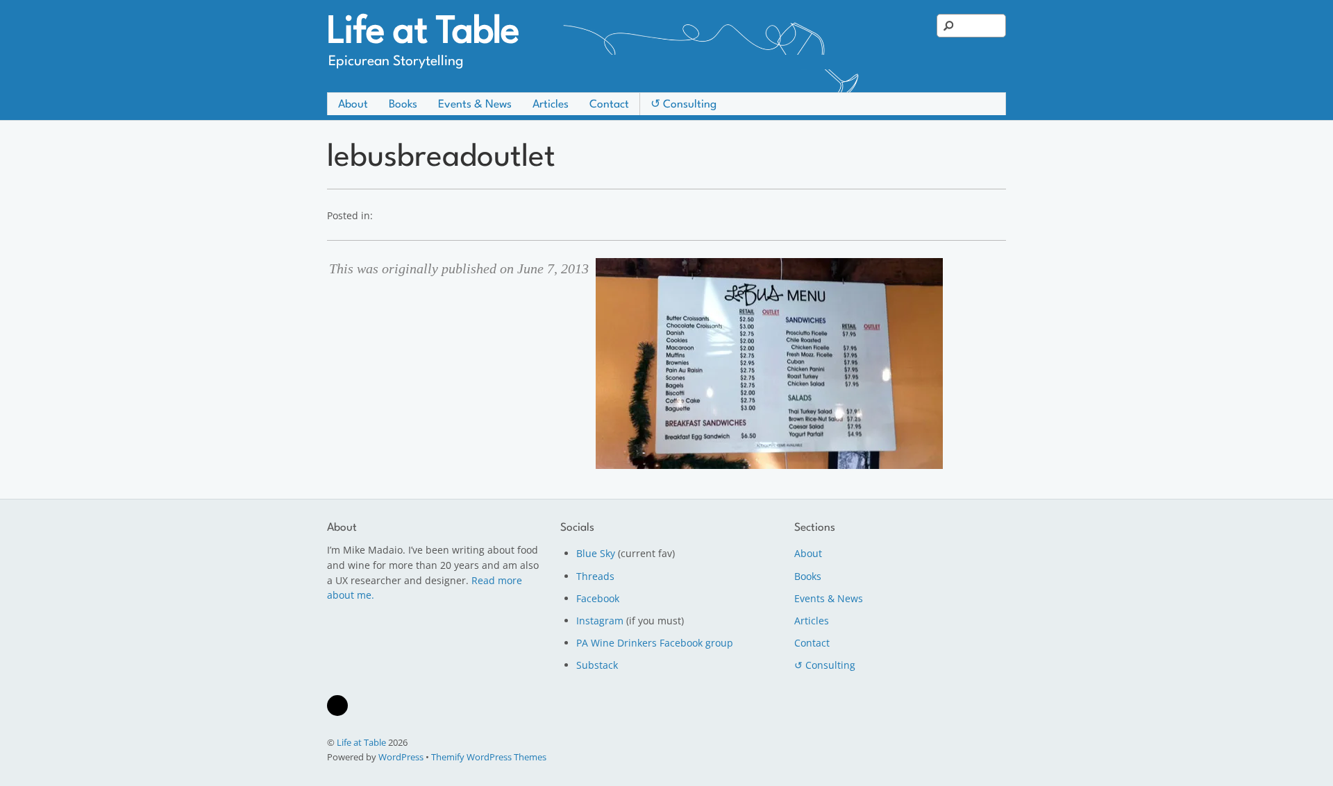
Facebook (597, 598)
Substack (597, 665)
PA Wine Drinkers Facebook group (654, 642)
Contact (609, 104)
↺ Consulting (683, 104)
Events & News (475, 104)
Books (403, 104)
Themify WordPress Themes (488, 757)
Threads (595, 576)
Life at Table (361, 742)
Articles (551, 104)
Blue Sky (595, 553)
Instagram (599, 620)
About (353, 104)
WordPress (401, 757)
